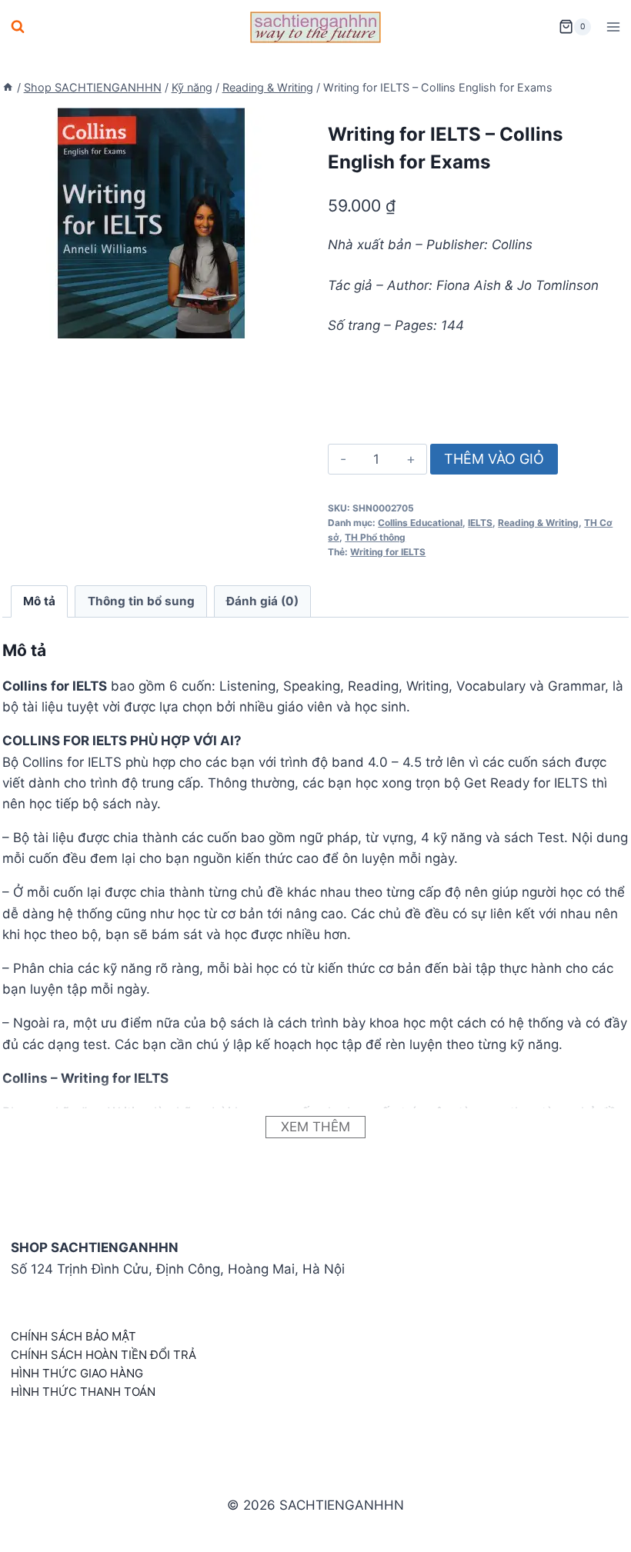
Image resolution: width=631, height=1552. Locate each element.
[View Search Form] (18, 27)
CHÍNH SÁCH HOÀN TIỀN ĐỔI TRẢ (103, 1354)
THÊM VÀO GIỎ (494, 459)
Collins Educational (420, 522)
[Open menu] (613, 26)
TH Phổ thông (375, 537)
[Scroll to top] (594, 1523)
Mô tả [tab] (39, 601)
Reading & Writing (538, 522)
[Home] (7, 87)
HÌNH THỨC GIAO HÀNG (77, 1373)
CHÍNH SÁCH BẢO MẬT (73, 1336)
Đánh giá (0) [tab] (262, 601)
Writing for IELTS (388, 552)
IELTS (480, 522)
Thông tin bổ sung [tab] (141, 601)
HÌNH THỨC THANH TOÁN (83, 1391)
